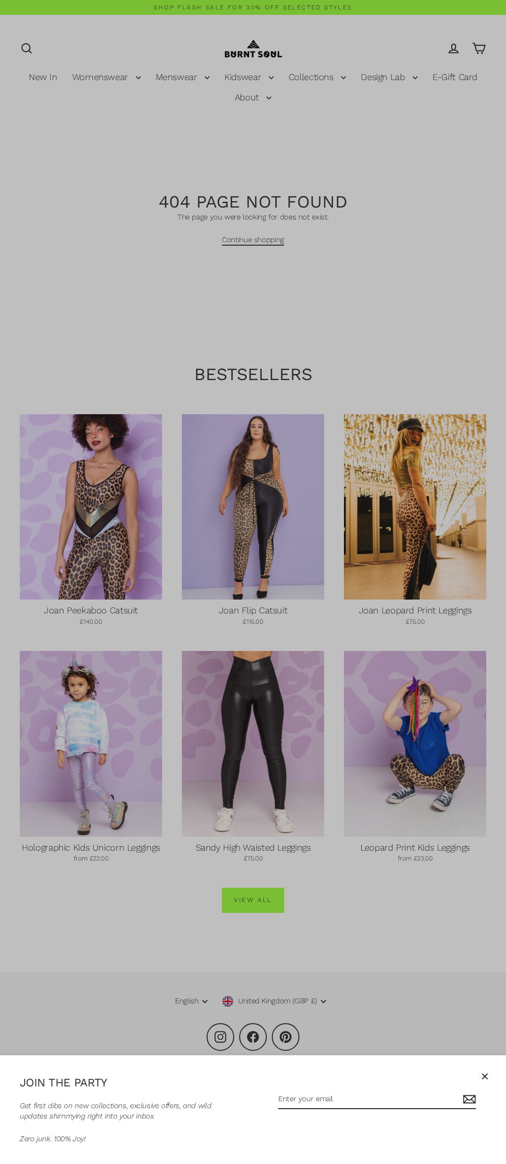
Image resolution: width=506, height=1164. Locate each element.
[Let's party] (468, 1099)
